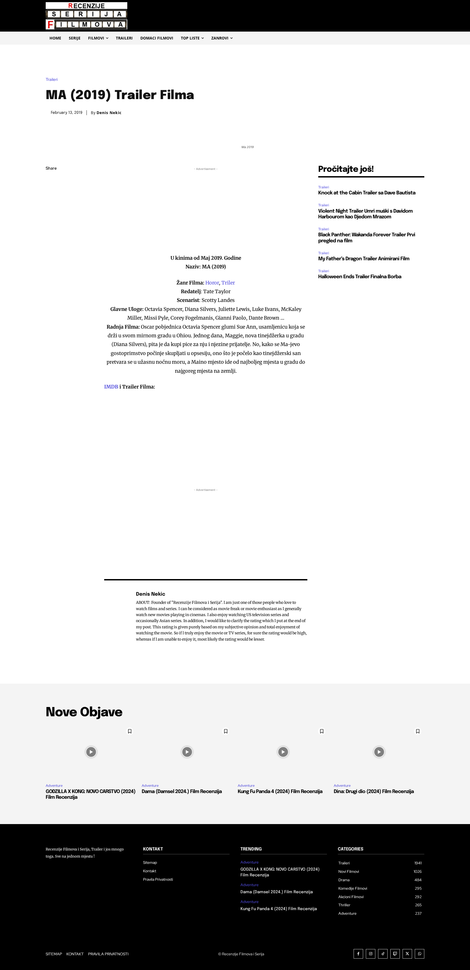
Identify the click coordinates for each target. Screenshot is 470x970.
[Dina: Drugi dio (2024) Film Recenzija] (379, 752)
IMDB (111, 387)
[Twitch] (395, 954)
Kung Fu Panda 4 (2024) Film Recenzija (280, 791)
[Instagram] (370, 954)
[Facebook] (51, 181)
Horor (212, 283)
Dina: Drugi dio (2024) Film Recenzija (374, 791)
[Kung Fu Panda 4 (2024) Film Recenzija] (283, 752)
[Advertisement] (206, 210)
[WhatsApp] (51, 220)
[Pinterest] (51, 207)
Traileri (52, 80)
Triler (228, 283)
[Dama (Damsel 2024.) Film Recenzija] (187, 752)
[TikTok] (383, 954)
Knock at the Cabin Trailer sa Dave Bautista (366, 193)
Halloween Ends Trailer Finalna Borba (359, 276)
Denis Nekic (109, 112)
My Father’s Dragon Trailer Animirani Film (363, 258)
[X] (51, 194)
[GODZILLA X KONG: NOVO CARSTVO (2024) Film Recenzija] (91, 752)
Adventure (54, 785)
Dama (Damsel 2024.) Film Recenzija (182, 791)
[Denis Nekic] (117, 616)
